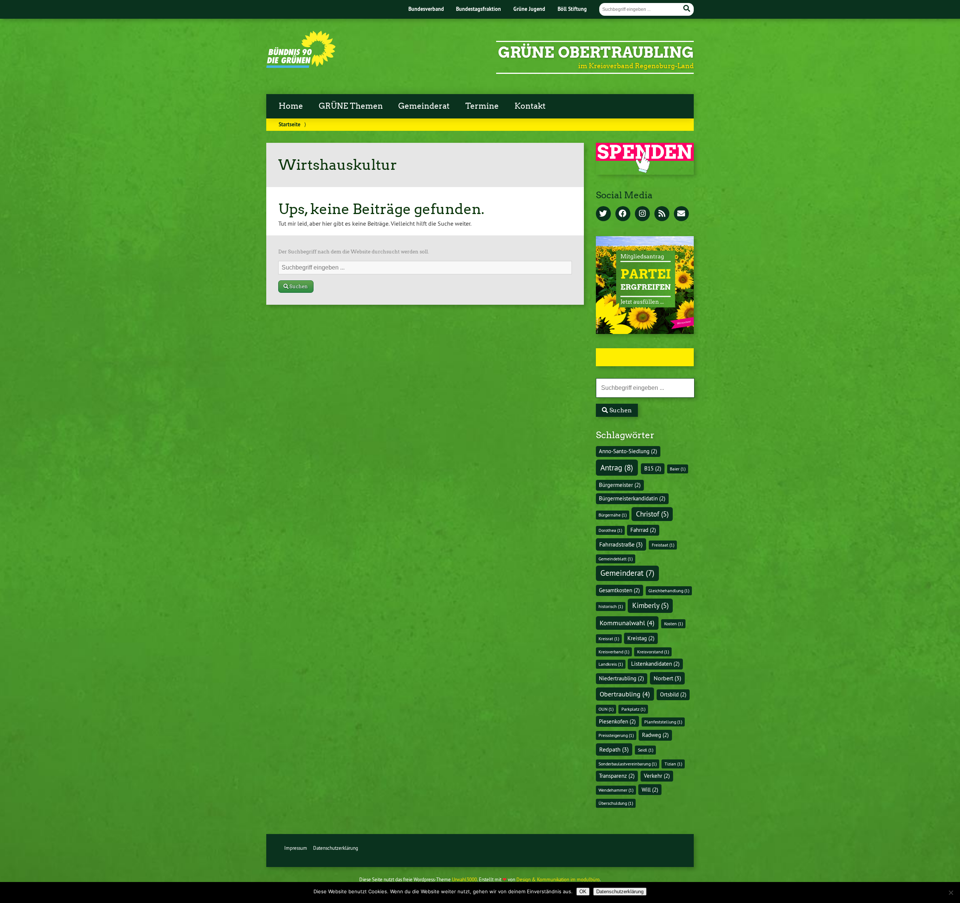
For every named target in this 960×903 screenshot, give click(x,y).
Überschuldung (615, 803)
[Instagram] (642, 214)
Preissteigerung (616, 735)
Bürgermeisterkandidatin (632, 498)
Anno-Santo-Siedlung (628, 451)
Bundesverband (426, 8)
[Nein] (950, 892)
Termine (482, 106)
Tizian (673, 764)
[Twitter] (603, 214)
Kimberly (650, 605)
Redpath (613, 749)
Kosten (673, 623)
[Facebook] (622, 214)
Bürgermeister (619, 485)
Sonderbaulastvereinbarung (627, 764)
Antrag (616, 468)
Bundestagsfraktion (478, 8)
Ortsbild (673, 694)
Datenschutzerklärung (335, 848)
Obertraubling (625, 694)
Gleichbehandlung (668, 590)
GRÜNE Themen (351, 106)
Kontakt (530, 106)
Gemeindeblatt (615, 559)
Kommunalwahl (627, 622)
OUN (606, 709)
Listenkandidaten (655, 663)
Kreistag (640, 638)
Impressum (295, 848)
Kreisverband (613, 651)
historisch (610, 606)
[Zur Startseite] (301, 65)
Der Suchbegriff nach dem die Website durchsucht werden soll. (353, 252)
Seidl (645, 750)
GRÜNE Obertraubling (596, 52)
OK (582, 891)
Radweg (655, 735)
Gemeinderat (424, 106)
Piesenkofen (617, 721)
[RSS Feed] (661, 214)
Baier (678, 469)
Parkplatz (633, 709)
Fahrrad (643, 530)
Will (650, 789)
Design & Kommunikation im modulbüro (558, 879)
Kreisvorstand (653, 651)
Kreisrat (608, 638)
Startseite (289, 124)
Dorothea (610, 530)
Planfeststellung (663, 722)
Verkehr (657, 776)
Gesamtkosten (619, 590)
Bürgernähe (612, 515)
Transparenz (616, 776)
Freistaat (663, 545)
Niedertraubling (621, 678)
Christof (652, 513)
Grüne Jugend (529, 8)
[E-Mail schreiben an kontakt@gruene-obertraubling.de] (681, 214)
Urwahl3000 (464, 879)
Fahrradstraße (620, 544)
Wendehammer (615, 790)
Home (291, 106)
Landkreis (610, 664)
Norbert (667, 678)
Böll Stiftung (572, 8)
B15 (652, 468)
